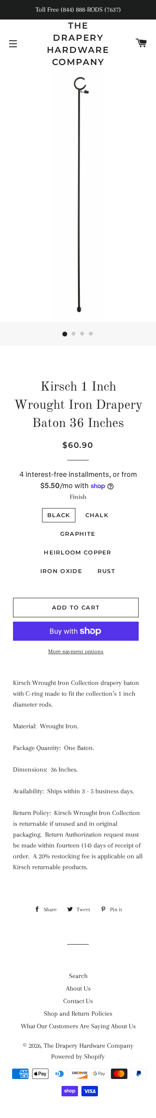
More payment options (76, 651)
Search (78, 976)
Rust (106, 570)
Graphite (77, 533)
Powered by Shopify (78, 1056)
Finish (78, 497)
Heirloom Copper (78, 552)
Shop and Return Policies (78, 1013)
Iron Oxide (61, 570)
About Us (78, 988)
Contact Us (78, 1001)
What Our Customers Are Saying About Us (78, 1026)
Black (58, 515)
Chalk (97, 515)
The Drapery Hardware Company (78, 43)
